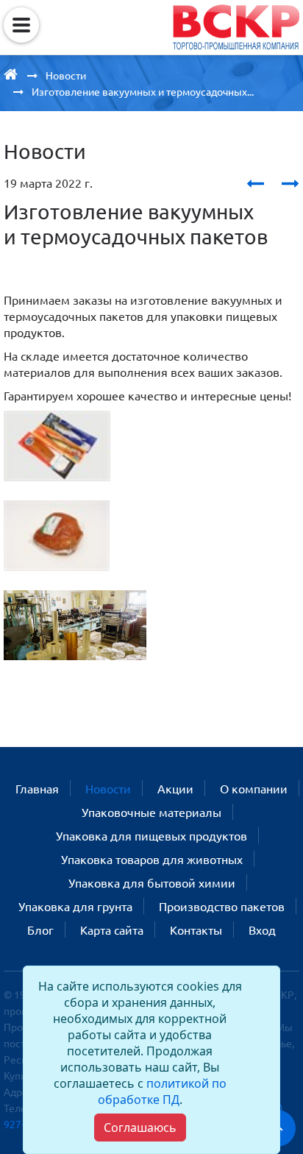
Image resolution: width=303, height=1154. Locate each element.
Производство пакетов (222, 906)
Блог (40, 929)
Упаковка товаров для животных (152, 859)
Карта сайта (111, 929)
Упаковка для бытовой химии (151, 882)
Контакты (196, 929)
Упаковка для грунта (75, 906)
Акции (175, 788)
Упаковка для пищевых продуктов (151, 835)
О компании (254, 788)
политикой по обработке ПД (162, 1091)
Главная (37, 788)
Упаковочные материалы (151, 811)
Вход (262, 929)
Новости (108, 788)
